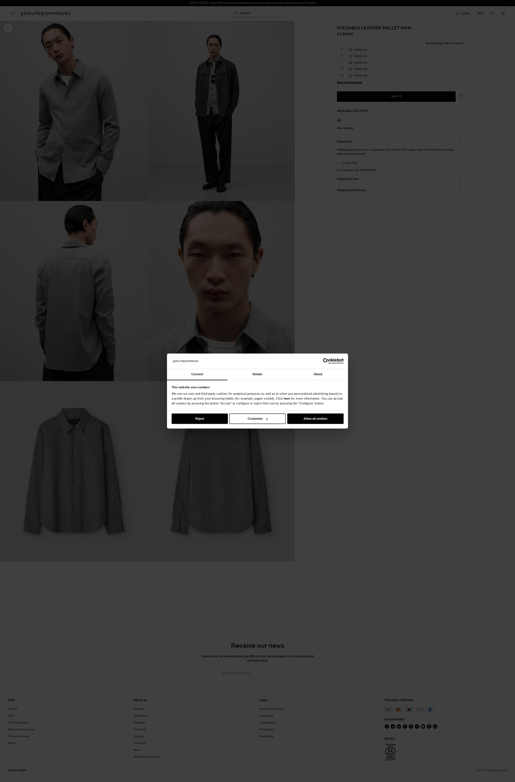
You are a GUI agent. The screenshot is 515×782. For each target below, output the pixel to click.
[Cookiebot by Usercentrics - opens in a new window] (326, 361)
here (287, 398)
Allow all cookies (315, 418)
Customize (255, 418)
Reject (199, 418)
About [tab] (318, 374)
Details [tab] (257, 374)
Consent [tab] (197, 374)
